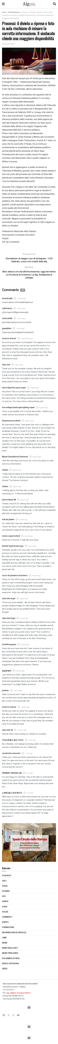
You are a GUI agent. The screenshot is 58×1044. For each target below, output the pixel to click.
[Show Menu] (3, 4)
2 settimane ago (27, 338)
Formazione (8, 927)
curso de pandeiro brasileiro (15, 575)
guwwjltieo (6, 328)
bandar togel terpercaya (12, 546)
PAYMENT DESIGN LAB (12, 773)
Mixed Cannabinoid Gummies (15, 456)
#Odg (4, 906)
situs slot (6, 364)
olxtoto (5, 470)
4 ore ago (29, 793)
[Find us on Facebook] (4, 1015)
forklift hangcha (9, 644)
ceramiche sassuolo (11, 753)
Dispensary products (11, 420)
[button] (29, 1007)
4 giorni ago (43, 407)
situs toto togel (8, 598)
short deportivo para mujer (14, 387)
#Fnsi (5, 886)
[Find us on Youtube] (18, 1015)
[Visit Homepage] (28, 4)
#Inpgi (5, 901)
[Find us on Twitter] (9, 1015)
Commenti (7, 917)
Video (4, 968)
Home (4, 12)
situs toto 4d (7, 730)
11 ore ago (29, 753)
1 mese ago (21, 298)
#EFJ (4, 880)
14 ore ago (32, 740)
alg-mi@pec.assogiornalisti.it (19, 993)
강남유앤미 (6, 670)
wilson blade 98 (9, 499)
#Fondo (6, 891)
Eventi (5, 922)
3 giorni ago (23, 519)
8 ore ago (29, 773)
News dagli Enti (10, 948)
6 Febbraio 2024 (8, 44)
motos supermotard (11, 536)
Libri (4, 937)
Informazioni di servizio (14, 932)
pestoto (5, 690)
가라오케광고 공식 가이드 (13, 740)
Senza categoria (10, 963)
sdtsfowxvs (7, 308)
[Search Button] (54, 4)
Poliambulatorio (14, 12)
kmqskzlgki (7, 298)
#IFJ (4, 896)
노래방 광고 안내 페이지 (12, 792)
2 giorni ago (23, 598)
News (4, 942)
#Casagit (6, 875)
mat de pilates (8, 519)
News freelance (10, 953)
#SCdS (5, 911)
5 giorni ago (18, 365)
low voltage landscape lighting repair (18, 407)
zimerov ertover (9, 338)
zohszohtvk (7, 318)
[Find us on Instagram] (13, 1015)
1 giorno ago (17, 690)
